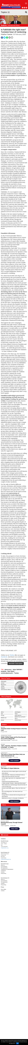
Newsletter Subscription (16, 663)
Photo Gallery (3, 889)
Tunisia (16, 673)
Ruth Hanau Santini (6, 740)
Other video (14, 828)
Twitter (11, 655)
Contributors (3, 870)
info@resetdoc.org (4, 847)
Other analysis (14, 760)
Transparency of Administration (7, 869)
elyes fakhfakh (17, 669)
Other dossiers (14, 801)
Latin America (18, 715)
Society (2, 683)
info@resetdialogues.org (6, 859)
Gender (2, 686)
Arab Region (18, 712)
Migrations (3, 684)
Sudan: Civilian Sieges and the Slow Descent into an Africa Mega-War (13, 737)
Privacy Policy (3, 873)
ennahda (3, 671)
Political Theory (5, 821)
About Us (3, 865)
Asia (2, 713)
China (16, 713)
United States (18, 720)
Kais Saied (11, 671)
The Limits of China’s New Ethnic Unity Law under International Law (13, 755)
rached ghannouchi (7, 673)
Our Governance (4, 866)
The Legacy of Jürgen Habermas (10, 768)
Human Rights (4, 752)
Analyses (4, 25)
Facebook (4, 657)
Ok (17, 1043)
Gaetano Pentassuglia (6, 757)
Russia (2, 720)
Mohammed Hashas (6, 748)
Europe (2, 715)
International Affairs (14, 25)
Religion (3, 688)
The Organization (4, 867)
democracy (7, 669)
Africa (2, 712)
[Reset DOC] (11, 5)
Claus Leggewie (5, 825)
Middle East (3, 717)
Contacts (2, 872)
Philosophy (3, 681)
